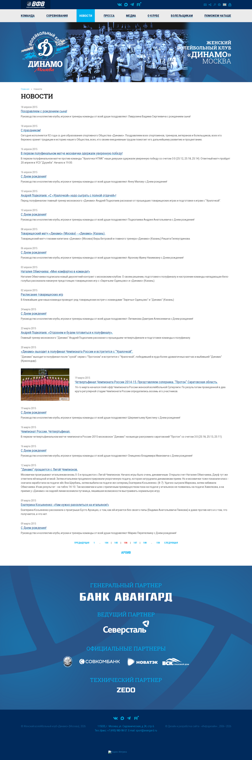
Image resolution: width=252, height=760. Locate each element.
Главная (25, 89)
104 (106, 542)
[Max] (126, 4)
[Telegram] (132, 4)
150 (158, 542)
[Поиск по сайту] (214, 5)
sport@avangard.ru (146, 730)
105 (116, 542)
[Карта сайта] (210, 5)
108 (144, 542)
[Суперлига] (35, 4)
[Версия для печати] (219, 5)
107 (135, 542)
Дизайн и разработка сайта (183, 726)
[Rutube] (139, 4)
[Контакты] (205, 5)
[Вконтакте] (119, 4)
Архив (126, 552)
